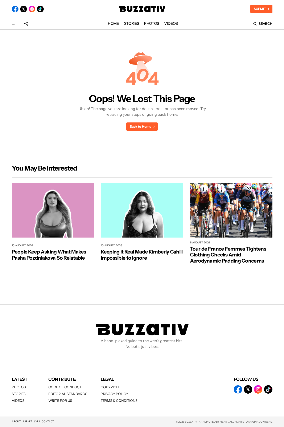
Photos (19, 387)
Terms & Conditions (119, 400)
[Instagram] (32, 9)
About (16, 421)
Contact (48, 421)
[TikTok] (40, 9)
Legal (107, 379)
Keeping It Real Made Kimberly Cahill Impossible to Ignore (142, 255)
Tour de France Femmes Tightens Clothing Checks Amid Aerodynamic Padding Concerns (228, 255)
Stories (19, 394)
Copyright (111, 387)
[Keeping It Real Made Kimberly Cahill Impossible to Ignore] (142, 210)
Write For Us (60, 400)
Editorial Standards (67, 394)
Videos (18, 400)
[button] (14, 23)
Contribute (62, 379)
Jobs (37, 421)
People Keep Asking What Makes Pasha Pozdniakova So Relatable (49, 255)
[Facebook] (15, 9)
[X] (23, 9)
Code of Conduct (64, 387)
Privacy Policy (114, 394)
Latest (20, 379)
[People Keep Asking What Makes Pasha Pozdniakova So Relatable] (53, 210)
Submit (27, 421)
